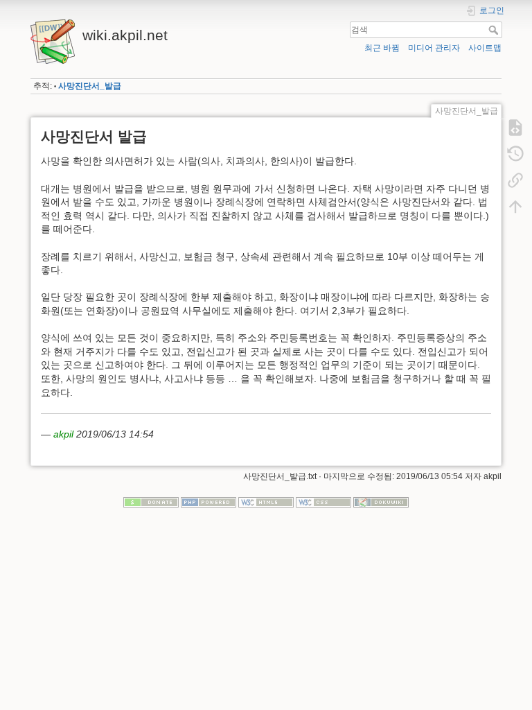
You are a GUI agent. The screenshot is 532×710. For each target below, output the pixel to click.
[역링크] (515, 180)
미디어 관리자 (434, 48)
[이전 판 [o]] (515, 154)
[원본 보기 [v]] (515, 127)
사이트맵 (485, 48)
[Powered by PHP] (208, 501)
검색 (495, 30)
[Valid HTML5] (266, 501)
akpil (63, 434)
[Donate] (151, 501)
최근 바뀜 (382, 48)
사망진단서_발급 (89, 86)
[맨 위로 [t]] (515, 206)
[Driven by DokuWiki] (381, 501)
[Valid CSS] (323, 501)
